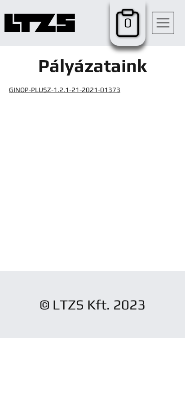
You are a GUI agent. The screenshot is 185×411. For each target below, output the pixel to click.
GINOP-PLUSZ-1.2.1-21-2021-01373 (64, 89)
